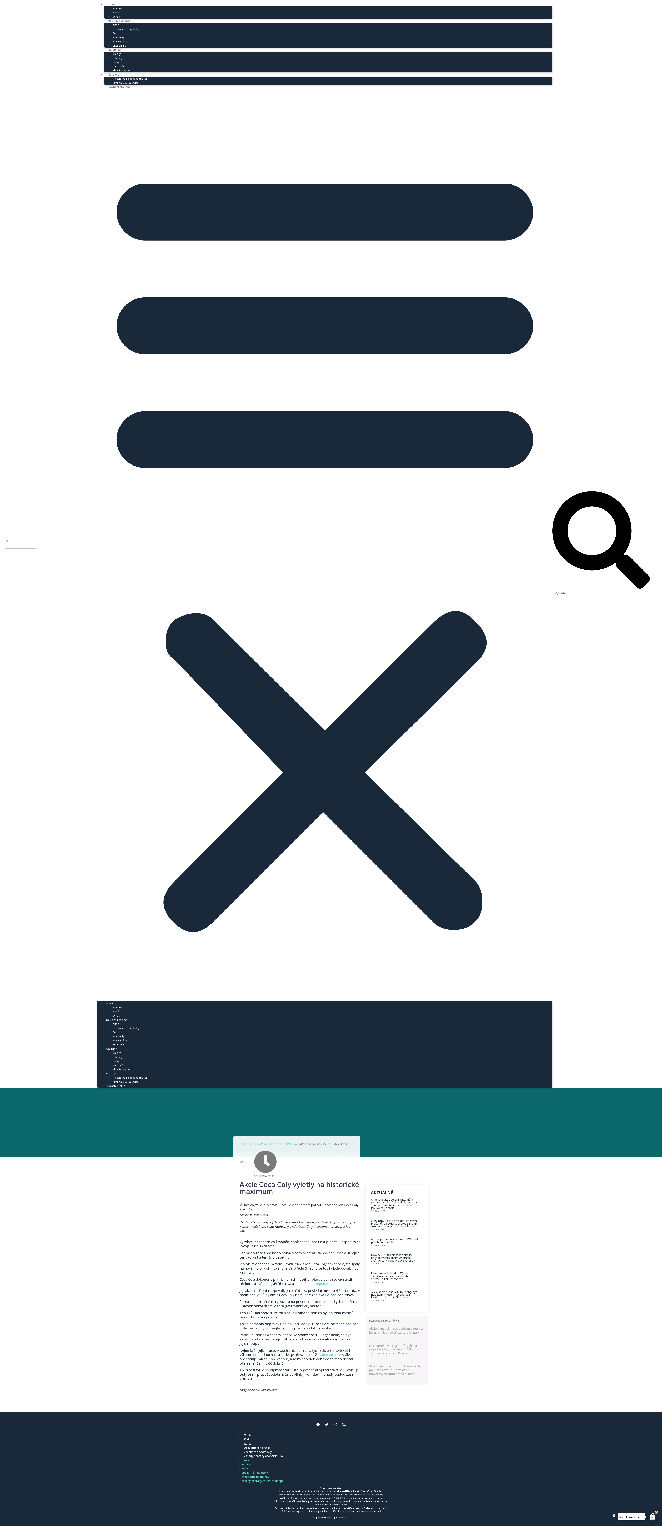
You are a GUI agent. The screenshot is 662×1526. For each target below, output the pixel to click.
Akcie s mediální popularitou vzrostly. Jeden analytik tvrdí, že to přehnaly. (396, 1330)
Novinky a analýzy (119, 21)
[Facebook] (318, 1424)
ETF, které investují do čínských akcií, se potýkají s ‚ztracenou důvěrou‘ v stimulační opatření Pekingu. (395, 1349)
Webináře (118, 66)
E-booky (118, 58)
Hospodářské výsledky (126, 29)
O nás (109, 1003)
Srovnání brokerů (119, 87)
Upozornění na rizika (257, 1448)
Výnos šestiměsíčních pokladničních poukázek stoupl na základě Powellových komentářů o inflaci (394, 1370)
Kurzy (116, 62)
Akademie (114, 50)
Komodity (118, 37)
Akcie (116, 25)
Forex (116, 33)
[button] (324, 545)
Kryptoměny (120, 41)
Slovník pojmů (121, 1069)
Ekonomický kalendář (125, 1081)
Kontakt (117, 8)
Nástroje (113, 74)
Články (117, 54)
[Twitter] (326, 1424)
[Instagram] (335, 1424)
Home (244, 1144)
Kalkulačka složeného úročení (130, 78)
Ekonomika (119, 1044)
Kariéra (117, 12)
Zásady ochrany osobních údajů (264, 1456)
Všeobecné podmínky (258, 1452)
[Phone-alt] (343, 1424)
